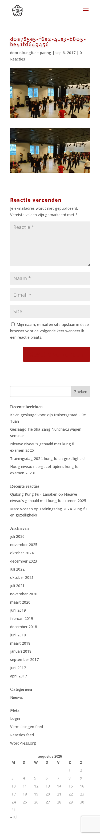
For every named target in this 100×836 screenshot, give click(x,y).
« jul (13, 816)
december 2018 (23, 626)
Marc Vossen (21, 508)
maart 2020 (20, 602)
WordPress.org (23, 743)
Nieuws (16, 697)
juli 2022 (17, 569)
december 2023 (23, 561)
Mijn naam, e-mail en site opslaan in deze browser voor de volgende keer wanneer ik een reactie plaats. (49, 331)
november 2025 (23, 544)
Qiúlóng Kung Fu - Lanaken (33, 494)
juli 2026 (17, 536)
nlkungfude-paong (35, 52)
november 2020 (23, 593)
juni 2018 (18, 634)
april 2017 (18, 676)
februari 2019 (21, 618)
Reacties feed (22, 734)
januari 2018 (20, 651)
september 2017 (24, 659)
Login (15, 718)
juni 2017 (18, 667)
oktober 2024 (22, 552)
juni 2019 (18, 610)
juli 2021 (17, 585)
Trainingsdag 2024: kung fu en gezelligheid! (47, 458)
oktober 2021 (22, 577)
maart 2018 (20, 643)
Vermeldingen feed (26, 726)
